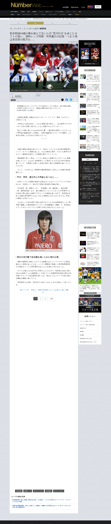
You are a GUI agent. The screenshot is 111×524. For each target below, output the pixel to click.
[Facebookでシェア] (66, 100)
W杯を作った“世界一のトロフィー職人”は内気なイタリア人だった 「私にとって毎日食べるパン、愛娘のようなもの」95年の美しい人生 (91, 196)
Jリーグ (41, 11)
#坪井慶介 (48, 491)
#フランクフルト (38, 491)
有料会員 (98, 6)
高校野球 (34, 11)
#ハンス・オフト (58, 491)
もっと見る (90, 201)
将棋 (18, 14)
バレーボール (62, 14)
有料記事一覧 (83, 328)
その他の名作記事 (90, 295)
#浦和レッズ (27, 491)
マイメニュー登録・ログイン (86, 321)
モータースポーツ (26, 14)
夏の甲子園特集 (14, 11)
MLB (28, 11)
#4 (69, 23)
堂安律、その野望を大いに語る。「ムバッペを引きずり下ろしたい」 (90, 189)
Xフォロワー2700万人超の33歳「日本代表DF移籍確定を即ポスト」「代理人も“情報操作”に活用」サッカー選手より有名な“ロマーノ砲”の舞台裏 (91, 177)
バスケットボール (53, 14)
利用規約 (82, 331)
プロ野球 (23, 11)
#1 (18, 23)
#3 (52, 23)
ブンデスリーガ (27, 18)
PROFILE (13, 100)
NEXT (52, 299)
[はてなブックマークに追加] (71, 100)
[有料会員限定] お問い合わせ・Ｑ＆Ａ (88, 341)
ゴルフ (67, 11)
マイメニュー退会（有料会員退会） (88, 324)
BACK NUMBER (43, 28)
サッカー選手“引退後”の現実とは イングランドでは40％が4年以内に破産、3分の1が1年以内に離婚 (91, 184)
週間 (95, 163)
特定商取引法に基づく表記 (86, 338)
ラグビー (36, 14)
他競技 (69, 14)
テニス (74, 11)
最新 (85, 163)
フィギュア (43, 14)
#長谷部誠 (19, 491)
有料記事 (77, 14)
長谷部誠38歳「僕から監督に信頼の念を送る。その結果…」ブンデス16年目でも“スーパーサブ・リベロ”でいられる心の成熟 (41, 500)
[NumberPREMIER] (90, 6)
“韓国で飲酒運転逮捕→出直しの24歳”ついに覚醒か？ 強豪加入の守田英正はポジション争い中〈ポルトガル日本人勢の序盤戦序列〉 (41, 506)
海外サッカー (49, 11)
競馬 (80, 11)
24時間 (90, 163)
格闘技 (12, 14)
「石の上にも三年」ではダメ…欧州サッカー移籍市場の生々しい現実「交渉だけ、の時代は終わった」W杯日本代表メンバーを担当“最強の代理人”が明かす (91, 169)
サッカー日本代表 (59, 11)
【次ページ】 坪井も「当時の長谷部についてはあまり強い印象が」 (44, 291)
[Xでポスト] (62, 100)
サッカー (15, 18)
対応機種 (82, 335)
